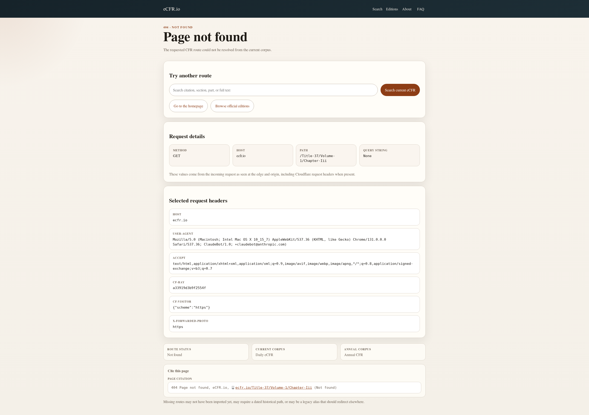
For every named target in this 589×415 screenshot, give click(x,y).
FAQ (420, 8)
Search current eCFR (400, 90)
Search (377, 8)
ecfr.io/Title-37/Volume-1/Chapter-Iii (273, 387)
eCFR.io (171, 9)
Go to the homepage (188, 105)
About (406, 8)
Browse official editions (232, 105)
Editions (392, 8)
